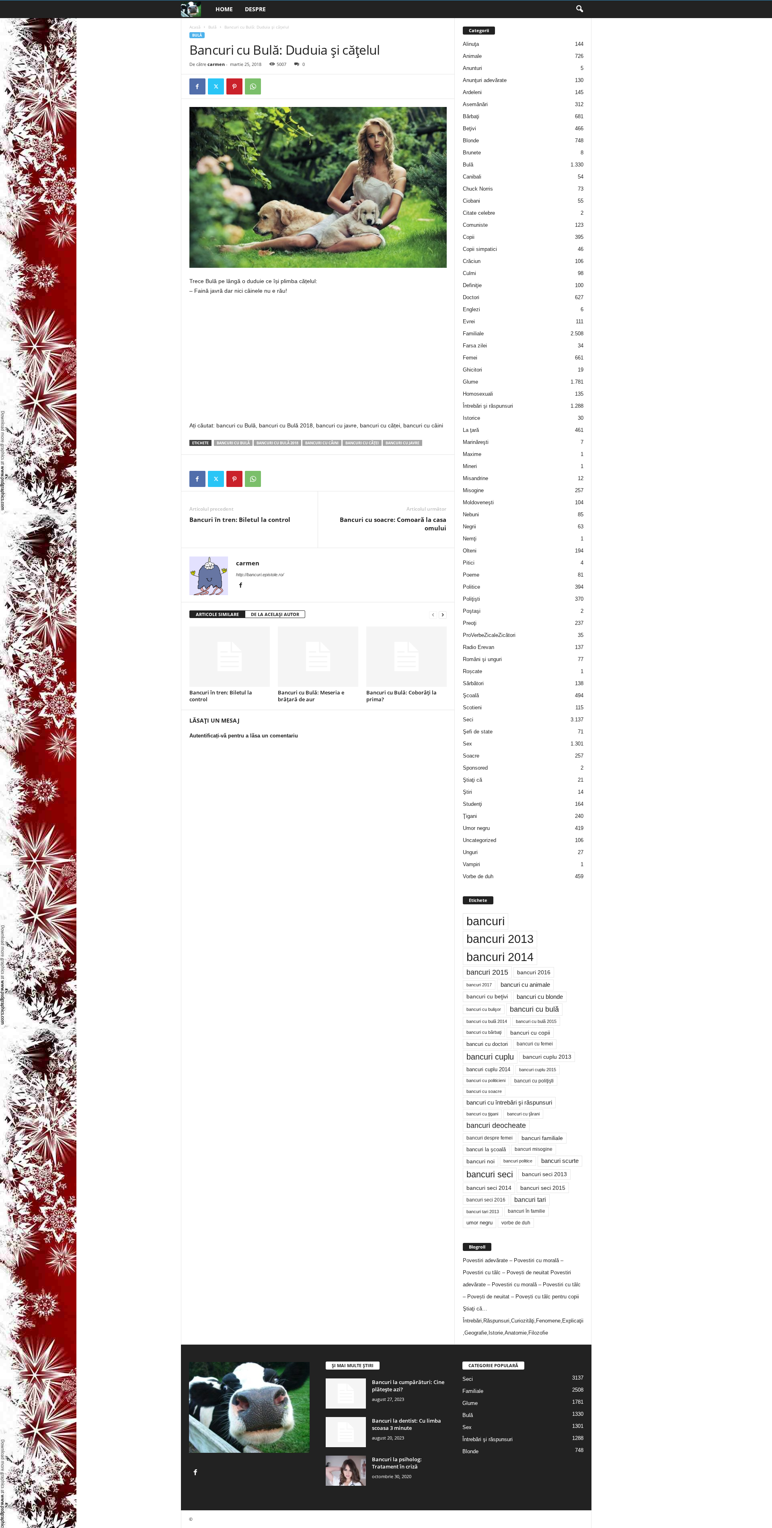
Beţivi (469, 128)
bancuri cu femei (535, 1044)
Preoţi (469, 623)
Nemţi (469, 539)
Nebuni (471, 514)
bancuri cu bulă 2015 (536, 1021)
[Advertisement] (256, 361)
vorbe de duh (515, 1223)
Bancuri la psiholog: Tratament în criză (397, 1463)
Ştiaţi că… (475, 1309)
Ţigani (470, 816)
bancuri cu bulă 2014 (486, 1021)
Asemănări (475, 104)
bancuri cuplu (490, 1056)
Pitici (468, 563)
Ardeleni (472, 92)
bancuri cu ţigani (482, 1113)
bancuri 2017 (479, 984)
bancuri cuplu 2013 (547, 1057)
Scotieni (472, 707)
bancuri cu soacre (484, 1091)
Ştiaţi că (472, 780)
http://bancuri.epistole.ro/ (260, 574)
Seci (468, 720)
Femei (470, 358)
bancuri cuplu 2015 (537, 1069)
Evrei (469, 321)
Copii (468, 237)
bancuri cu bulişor (483, 1009)
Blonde (471, 141)
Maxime (472, 454)
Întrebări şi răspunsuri (488, 406)
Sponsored (475, 768)
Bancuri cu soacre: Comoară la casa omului (393, 523)
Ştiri (467, 792)
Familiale (473, 334)
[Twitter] (216, 86)
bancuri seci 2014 (488, 1188)
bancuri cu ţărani (523, 1113)
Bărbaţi (471, 116)
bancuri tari (530, 1199)
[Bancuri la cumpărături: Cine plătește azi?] (346, 1393)
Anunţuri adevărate (485, 80)
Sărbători (473, 683)
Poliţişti (471, 599)
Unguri (470, 852)
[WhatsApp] (253, 86)
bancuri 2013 (500, 938)
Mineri (470, 466)
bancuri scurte (560, 1161)
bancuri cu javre (402, 443)
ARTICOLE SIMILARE (217, 614)
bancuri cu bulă (233, 443)
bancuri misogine (533, 1149)
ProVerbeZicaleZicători (489, 635)
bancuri (485, 921)
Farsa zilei (475, 346)
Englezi (471, 309)
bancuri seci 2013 (544, 1174)
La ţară (471, 430)
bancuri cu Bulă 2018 (277, 443)
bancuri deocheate (496, 1125)
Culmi (469, 273)
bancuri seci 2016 (485, 1200)
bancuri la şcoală (486, 1149)
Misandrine (475, 478)
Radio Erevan (478, 647)
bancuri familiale (542, 1138)
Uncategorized (479, 840)
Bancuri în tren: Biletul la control (239, 519)
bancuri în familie (526, 1211)
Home (224, 9)
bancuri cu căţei (362, 443)
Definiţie (472, 285)
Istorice (471, 418)
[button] (579, 9)
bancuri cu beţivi (487, 997)
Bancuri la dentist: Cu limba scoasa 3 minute (406, 1424)
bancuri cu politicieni (485, 1080)
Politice (471, 587)
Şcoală (471, 695)
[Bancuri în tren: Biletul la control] (229, 656)
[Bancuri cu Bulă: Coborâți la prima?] (406, 656)
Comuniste (475, 225)
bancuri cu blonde (540, 996)
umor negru (479, 1223)
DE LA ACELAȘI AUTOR (275, 614)
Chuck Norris (478, 189)
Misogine (473, 490)
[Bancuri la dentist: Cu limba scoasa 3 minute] (346, 1432)
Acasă (195, 27)
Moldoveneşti (478, 502)
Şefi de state (478, 732)
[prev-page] (433, 614)
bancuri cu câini (322, 443)
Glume (470, 382)
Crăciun (471, 261)
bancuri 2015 (487, 972)
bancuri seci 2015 (542, 1188)
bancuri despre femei (489, 1138)
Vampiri (471, 864)
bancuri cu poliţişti (534, 1081)
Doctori (471, 297)
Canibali (472, 177)
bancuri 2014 (500, 956)
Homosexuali (478, 394)
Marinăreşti (476, 442)
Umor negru (476, 828)
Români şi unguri (482, 659)
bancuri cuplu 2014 (488, 1069)
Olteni (469, 551)
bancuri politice (517, 1160)
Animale (472, 56)
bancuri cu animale (525, 985)
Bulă (212, 27)
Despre (255, 9)
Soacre (471, 756)
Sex (467, 744)
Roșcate (472, 671)
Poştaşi (471, 611)
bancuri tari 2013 (482, 1211)
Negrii (469, 527)
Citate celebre (479, 213)
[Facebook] (197, 86)
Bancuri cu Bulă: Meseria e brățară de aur (311, 696)
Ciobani (471, 201)
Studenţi (472, 804)
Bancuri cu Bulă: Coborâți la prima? (401, 696)
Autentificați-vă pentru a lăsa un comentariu (243, 736)
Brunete (472, 153)
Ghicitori (472, 370)
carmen (216, 64)
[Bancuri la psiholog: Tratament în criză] (346, 1471)
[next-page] (443, 614)
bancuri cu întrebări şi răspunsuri (509, 1102)
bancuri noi (480, 1161)
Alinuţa (471, 44)
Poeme (471, 575)
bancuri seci (489, 1174)
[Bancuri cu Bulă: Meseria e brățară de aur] (318, 656)
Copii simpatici (480, 249)
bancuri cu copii (530, 1032)
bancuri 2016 (533, 972)
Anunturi (472, 68)
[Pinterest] (234, 86)
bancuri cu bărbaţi (483, 1032)
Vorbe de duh (478, 876)
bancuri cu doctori (487, 1044)
